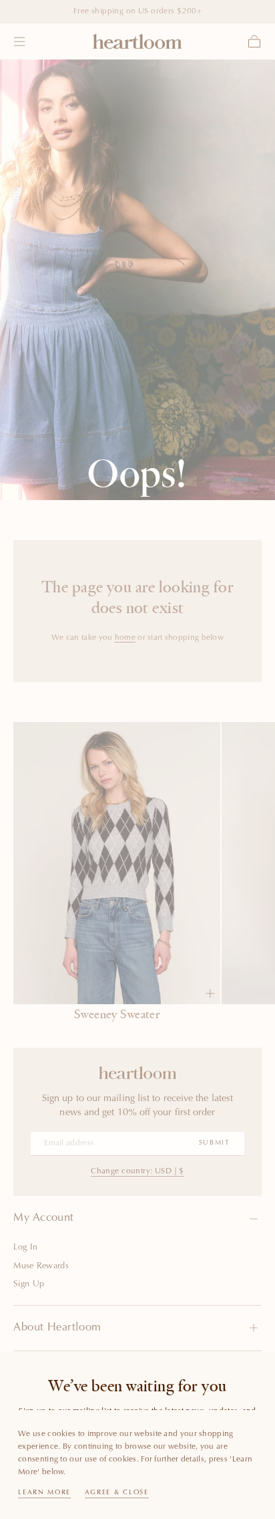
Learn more (44, 1493)
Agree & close (117, 1493)
